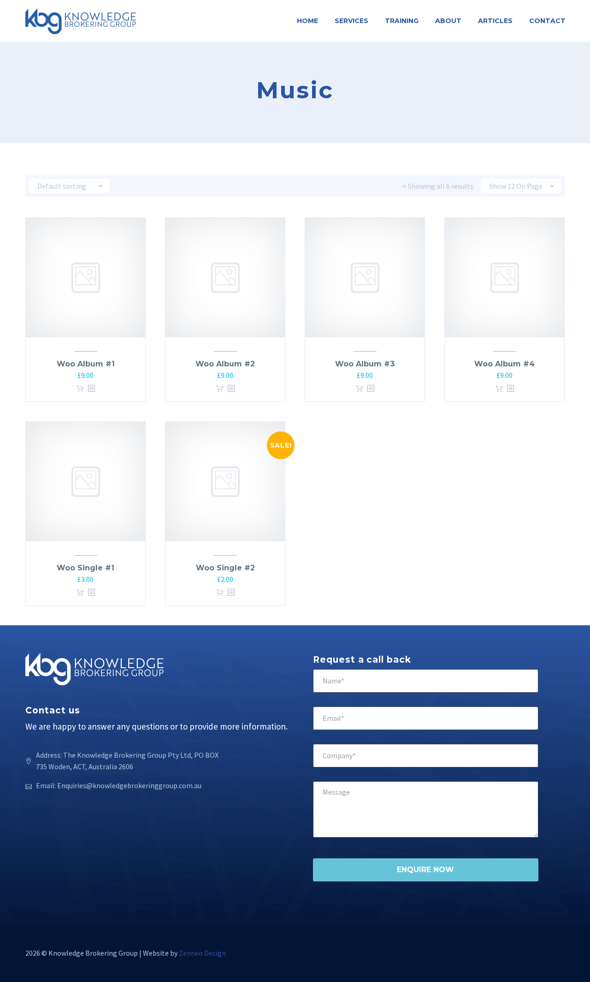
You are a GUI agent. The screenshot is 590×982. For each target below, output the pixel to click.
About (448, 21)
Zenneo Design (202, 953)
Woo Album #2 (225, 363)
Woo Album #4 (504, 363)
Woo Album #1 (86, 363)
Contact (547, 21)
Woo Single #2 (225, 567)
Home (307, 21)
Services (351, 21)
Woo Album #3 (365, 363)
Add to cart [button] (80, 389)
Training (402, 21)
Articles (495, 21)
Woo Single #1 (85, 567)
